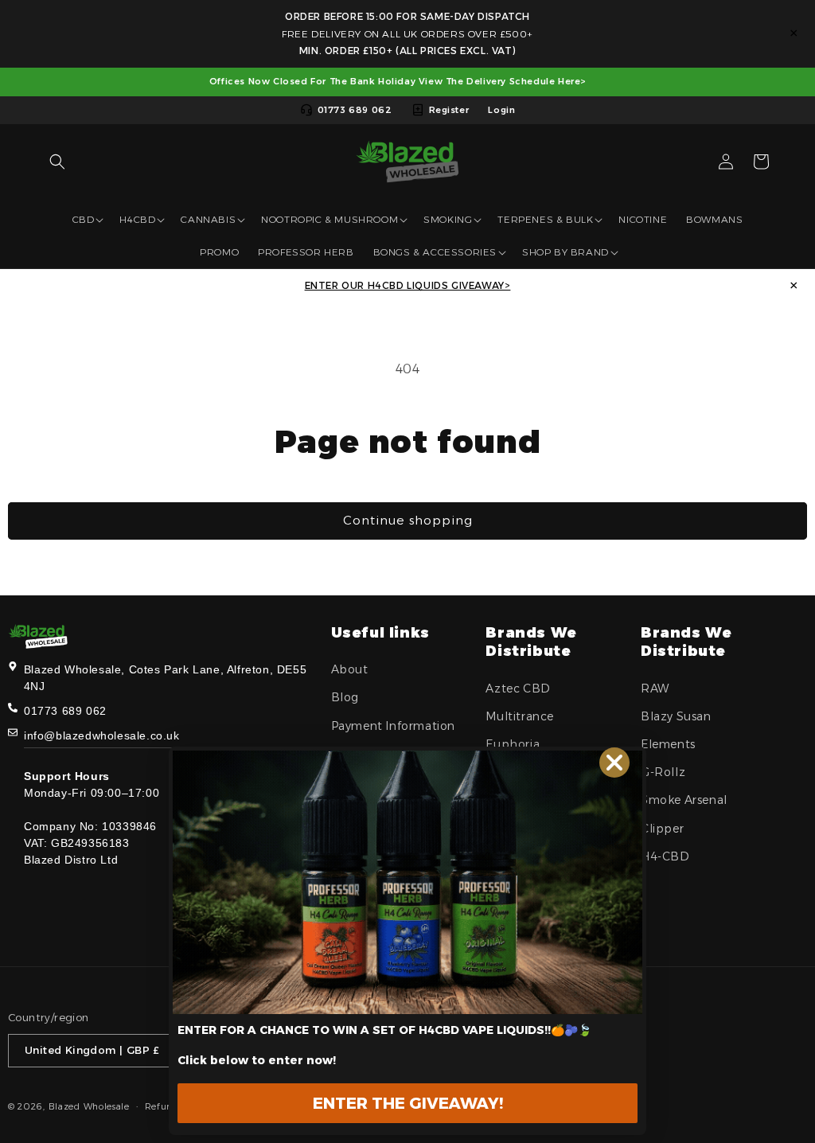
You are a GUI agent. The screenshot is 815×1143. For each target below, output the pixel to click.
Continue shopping (408, 520)
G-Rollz (663, 772)
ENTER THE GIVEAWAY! (408, 1103)
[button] (57, 161)
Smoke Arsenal (684, 800)
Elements (668, 744)
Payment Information (393, 726)
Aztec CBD (517, 688)
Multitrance (519, 716)
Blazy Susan (676, 716)
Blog (345, 697)
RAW (655, 688)
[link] (407, 882)
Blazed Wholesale (89, 1106)
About (350, 669)
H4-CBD (665, 856)
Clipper (662, 828)
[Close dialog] (614, 762)
